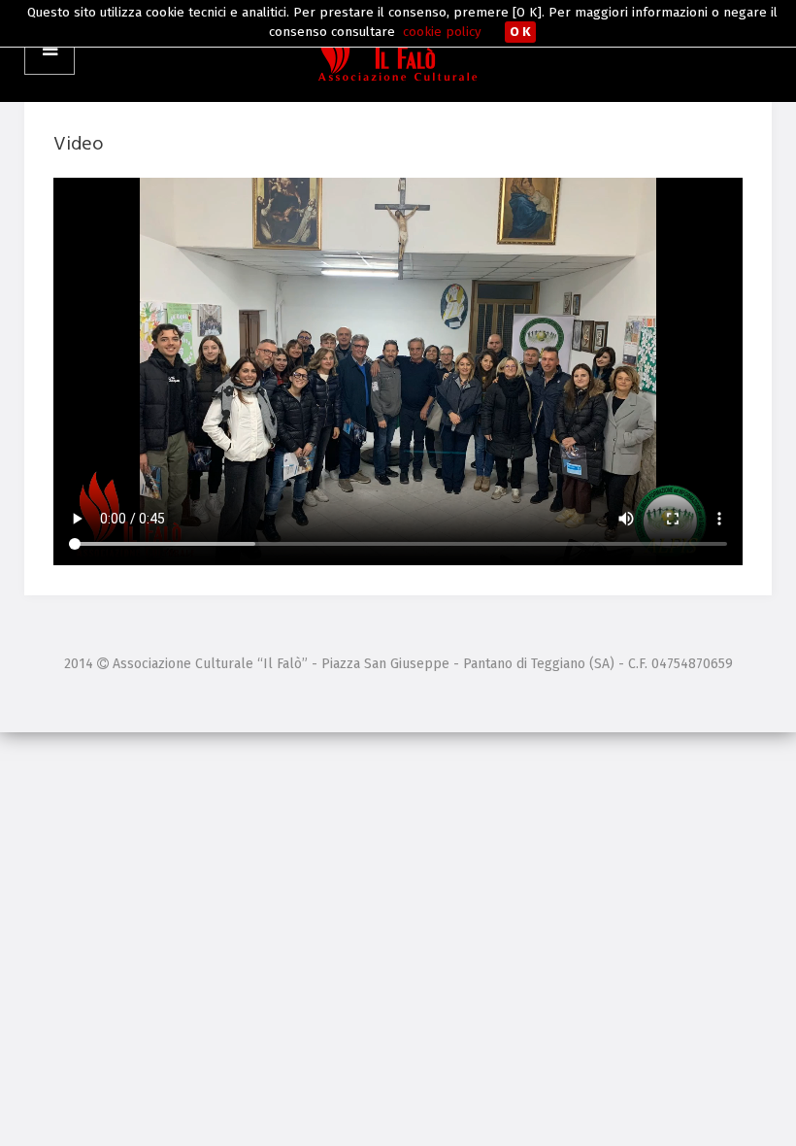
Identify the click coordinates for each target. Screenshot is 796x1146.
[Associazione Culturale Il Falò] (398, 51)
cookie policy (442, 32)
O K (520, 32)
